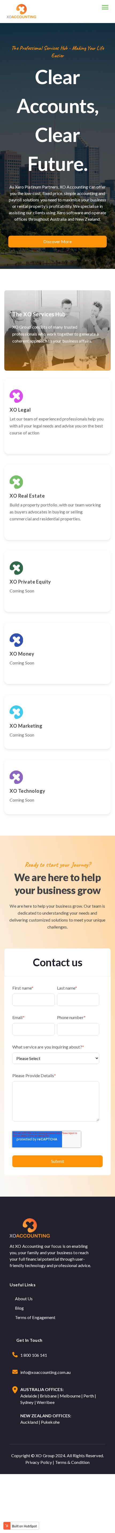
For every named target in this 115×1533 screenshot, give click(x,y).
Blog (19, 1307)
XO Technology (27, 791)
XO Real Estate (27, 496)
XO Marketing (26, 726)
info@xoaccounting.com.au (45, 1372)
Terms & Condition (72, 1462)
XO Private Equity (30, 582)
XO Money (22, 654)
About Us (24, 1298)
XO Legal (20, 410)
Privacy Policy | (40, 1462)
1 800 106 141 (33, 1355)
